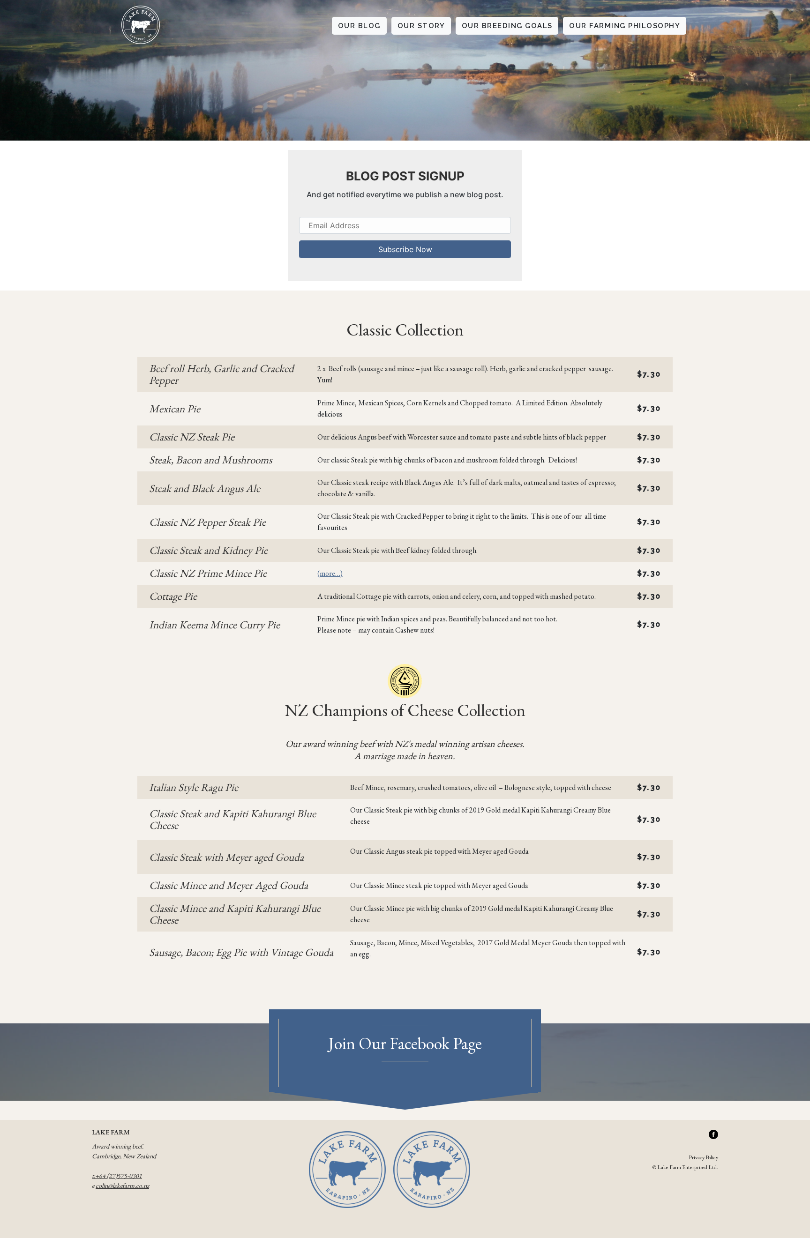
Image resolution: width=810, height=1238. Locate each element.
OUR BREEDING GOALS (507, 26)
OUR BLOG (359, 26)
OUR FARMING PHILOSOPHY (624, 26)
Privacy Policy (703, 1157)
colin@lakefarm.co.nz (122, 1185)
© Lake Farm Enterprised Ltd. (685, 1167)
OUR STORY (421, 26)
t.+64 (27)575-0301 (117, 1175)
